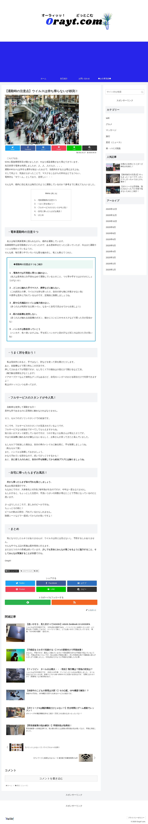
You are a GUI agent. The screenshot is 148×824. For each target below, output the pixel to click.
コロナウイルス (27, 571)
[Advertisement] (74, 58)
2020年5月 (111, 245)
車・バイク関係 (113, 148)
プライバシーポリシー (136, 818)
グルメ (109, 124)
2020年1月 (111, 269)
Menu (47, 193)
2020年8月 (111, 233)
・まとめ (40, 215)
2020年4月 (111, 251)
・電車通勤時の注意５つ (46, 200)
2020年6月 (111, 239)
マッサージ (111, 130)
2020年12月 (111, 209)
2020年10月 (111, 221)
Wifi (107, 118)
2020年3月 (111, 257)
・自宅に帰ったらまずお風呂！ (49, 211)
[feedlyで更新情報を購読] (28, 602)
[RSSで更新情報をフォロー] (74, 602)
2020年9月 (111, 227)
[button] (142, 92)
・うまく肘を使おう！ (45, 204)
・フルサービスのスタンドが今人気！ (52, 207)
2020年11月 (111, 215)
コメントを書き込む (51, 778)
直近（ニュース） (12, 571)
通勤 (36, 571)
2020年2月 (111, 263)
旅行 (108, 136)
